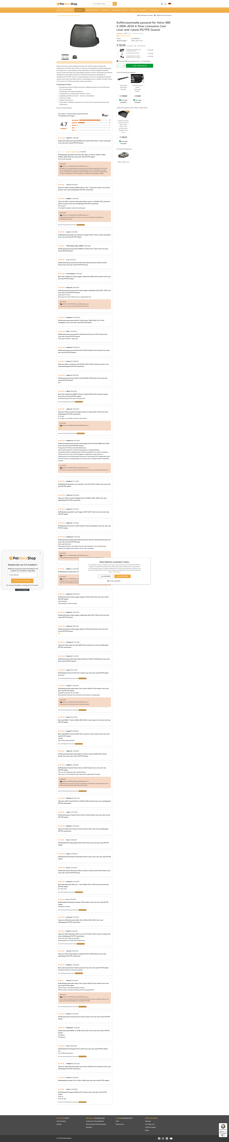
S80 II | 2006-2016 (123, 162)
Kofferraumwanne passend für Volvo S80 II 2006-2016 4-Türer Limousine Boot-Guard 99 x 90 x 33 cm (123, 126)
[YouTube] (171, 1138)
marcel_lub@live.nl (72, 152)
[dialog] (114, 571)
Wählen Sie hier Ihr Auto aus (164, 15)
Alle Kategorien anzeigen (146, 15)
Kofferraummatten (75, 15)
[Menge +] (124, 66)
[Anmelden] (165, 4)
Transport (66, 15)
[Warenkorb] (162, 4)
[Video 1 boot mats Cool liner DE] (65, 57)
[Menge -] (118, 66)
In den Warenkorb (139, 65)
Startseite (60, 15)
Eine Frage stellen (124, 36)
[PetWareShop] (67, 3)
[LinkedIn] (167, 1138)
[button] (114, 581)
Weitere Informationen (114, 572)
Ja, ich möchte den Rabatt (22, 581)
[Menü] (226, 1124)
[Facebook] (159, 1138)
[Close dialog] (40, 553)
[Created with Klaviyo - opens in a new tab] (22, 590)
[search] (115, 4)
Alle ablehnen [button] (105, 576)
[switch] (223, 1135)
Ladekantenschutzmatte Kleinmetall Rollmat (137, 88)
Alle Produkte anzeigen (66, 10)
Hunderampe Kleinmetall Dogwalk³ (123, 87)
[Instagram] (163, 1138)
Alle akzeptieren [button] (122, 576)
